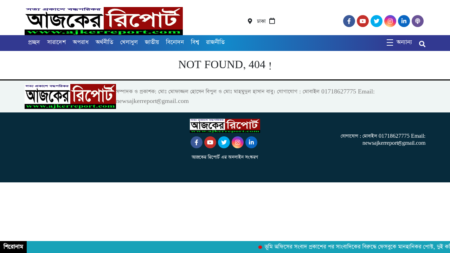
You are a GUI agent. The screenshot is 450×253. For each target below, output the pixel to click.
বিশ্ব (195, 42)
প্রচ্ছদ (34, 42)
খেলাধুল (129, 42)
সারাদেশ (56, 42)
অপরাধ (81, 42)
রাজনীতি (215, 42)
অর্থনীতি (104, 42)
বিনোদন (175, 42)
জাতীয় (152, 42)
